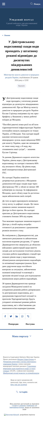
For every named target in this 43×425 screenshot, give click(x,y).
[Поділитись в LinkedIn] (16, 316)
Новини (7, 35)
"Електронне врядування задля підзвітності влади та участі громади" (19, 368)
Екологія (21, 86)
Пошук (37, 4)
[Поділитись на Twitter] (11, 316)
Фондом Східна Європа (25, 359)
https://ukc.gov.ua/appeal (19, 385)
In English (23, 392)
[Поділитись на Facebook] (5, 316)
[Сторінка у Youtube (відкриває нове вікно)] (25, 397)
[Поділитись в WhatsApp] (22, 316)
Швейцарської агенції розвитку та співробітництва (21, 373)
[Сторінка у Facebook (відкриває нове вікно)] (17, 397)
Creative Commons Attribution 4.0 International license (23, 406)
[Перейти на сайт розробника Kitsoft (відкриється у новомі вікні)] (11, 415)
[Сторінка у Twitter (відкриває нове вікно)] (21, 397)
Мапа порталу (20, 336)
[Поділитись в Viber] (28, 316)
